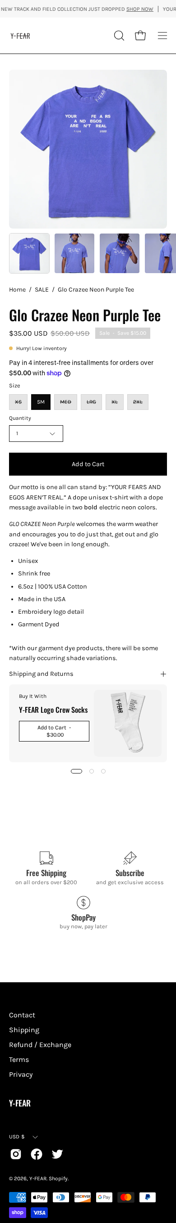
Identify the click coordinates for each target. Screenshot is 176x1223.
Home (17, 289)
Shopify (58, 1178)
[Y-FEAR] (20, 35)
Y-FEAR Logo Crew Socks (53, 709)
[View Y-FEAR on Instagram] (16, 1154)
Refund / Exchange (40, 1044)
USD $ (17, 1136)
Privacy (20, 1074)
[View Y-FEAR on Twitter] (57, 1154)
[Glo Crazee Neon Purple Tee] (29, 253)
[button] (118, 35)
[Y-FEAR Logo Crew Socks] (128, 723)
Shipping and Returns (41, 674)
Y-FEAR (20, 1103)
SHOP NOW (132, 9)
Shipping (24, 1029)
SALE (42, 289)
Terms (19, 1059)
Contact (22, 1015)
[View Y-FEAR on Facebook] (36, 1154)
